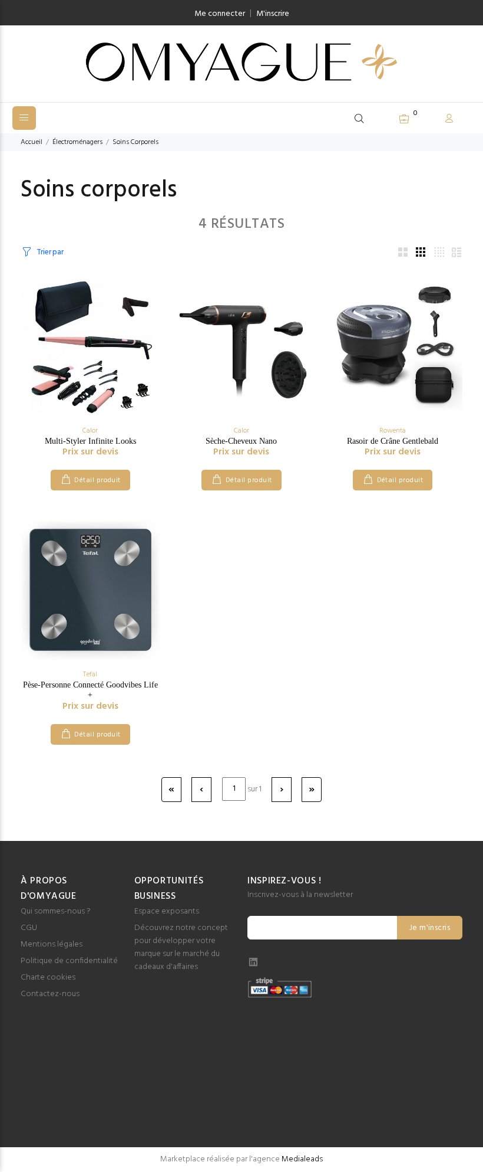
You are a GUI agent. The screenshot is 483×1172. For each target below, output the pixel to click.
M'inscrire (272, 14)
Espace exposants (166, 911)
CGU (29, 928)
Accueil (31, 142)
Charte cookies (48, 977)
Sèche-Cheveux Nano (241, 441)
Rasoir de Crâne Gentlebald (392, 441)
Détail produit (97, 480)
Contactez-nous (50, 994)
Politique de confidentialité (69, 961)
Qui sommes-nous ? (56, 911)
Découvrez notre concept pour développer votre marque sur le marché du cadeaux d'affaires (181, 947)
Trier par (50, 252)
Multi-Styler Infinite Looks (90, 441)
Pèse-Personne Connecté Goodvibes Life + (90, 689)
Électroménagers (77, 142)
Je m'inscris (429, 928)
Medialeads (302, 1159)
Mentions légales (51, 944)
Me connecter (219, 14)
